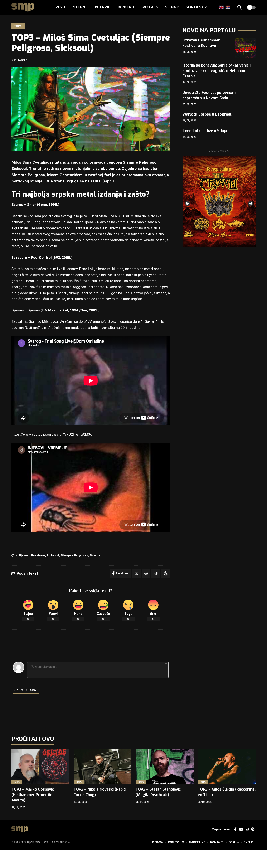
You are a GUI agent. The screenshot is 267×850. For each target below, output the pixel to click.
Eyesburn (38, 555)
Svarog (95, 555)
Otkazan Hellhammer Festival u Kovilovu (201, 43)
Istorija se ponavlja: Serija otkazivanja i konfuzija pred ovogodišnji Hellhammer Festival (217, 71)
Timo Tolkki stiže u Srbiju (205, 130)
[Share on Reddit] (146, 573)
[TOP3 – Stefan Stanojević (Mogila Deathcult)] (165, 766)
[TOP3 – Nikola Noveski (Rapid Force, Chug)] (103, 766)
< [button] (188, 204)
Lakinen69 (64, 842)
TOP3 (17, 26)
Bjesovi (24, 555)
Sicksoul (53, 555)
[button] (239, 7)
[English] (221, 7)
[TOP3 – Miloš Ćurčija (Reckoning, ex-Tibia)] (227, 766)
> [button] (250, 204)
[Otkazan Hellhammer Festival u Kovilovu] (245, 48)
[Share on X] (136, 573)
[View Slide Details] (219, 201)
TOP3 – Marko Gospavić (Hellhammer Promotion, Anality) (33, 795)
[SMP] (19, 830)
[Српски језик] (228, 7)
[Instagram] (247, 829)
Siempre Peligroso (74, 555)
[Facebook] (235, 829)
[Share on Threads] (165, 573)
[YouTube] (241, 829)
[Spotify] (253, 829)
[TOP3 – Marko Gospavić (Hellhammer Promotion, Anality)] (40, 766)
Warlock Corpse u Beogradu (207, 114)
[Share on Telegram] (155, 573)
